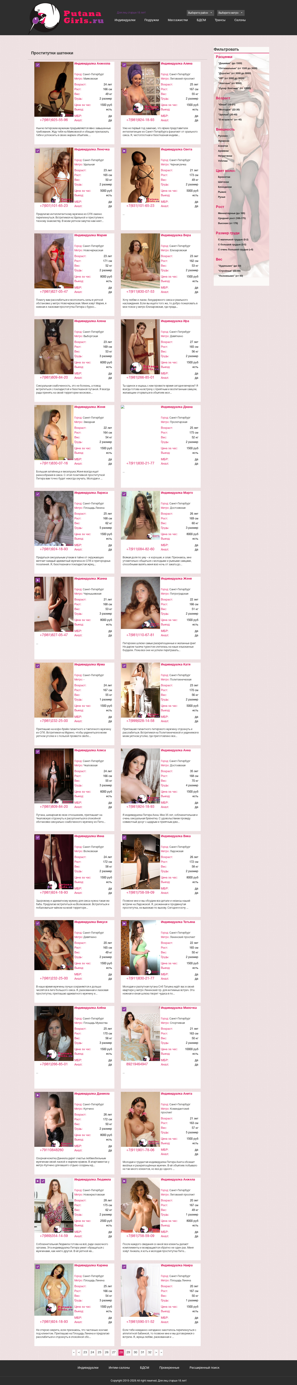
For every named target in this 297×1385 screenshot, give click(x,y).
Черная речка (178, 164)
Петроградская (179, 594)
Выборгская (90, 336)
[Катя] (140, 692)
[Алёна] (53, 1034)
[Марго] (140, 515)
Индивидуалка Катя (175, 664)
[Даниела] (53, 1121)
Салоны (240, 20)
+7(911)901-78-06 (140, 1150)
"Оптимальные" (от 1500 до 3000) (237, 68)
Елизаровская (178, 250)
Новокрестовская (94, 1195)
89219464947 (137, 1064)
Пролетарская (178, 422)
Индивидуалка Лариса (91, 493)
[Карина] (53, 1289)
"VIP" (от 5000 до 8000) (231, 78)
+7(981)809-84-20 (54, 377)
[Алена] (53, 351)
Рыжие (222, 192)
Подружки (151, 20)
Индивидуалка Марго (177, 493)
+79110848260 (51, 1150)
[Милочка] (140, 1034)
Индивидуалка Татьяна (178, 922)
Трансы (220, 20)
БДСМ (201, 20)
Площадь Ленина (93, 508)
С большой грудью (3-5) (232, 245)
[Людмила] (53, 1206)
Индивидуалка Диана (177, 407)
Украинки (223, 141)
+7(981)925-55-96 (54, 120)
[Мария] (53, 262)
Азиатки (223, 146)
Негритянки (225, 156)
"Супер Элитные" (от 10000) (234, 88)
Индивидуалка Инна (89, 836)
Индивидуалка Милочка (179, 1008)
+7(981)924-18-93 (140, 120)
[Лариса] (53, 519)
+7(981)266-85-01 (140, 377)
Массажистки (178, 20)
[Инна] (53, 863)
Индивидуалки (125, 20)
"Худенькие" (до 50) (229, 266)
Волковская (90, 851)
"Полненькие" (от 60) (230, 276)
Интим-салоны (119, 1368)
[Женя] (53, 433)
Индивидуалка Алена (90, 321)
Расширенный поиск (204, 1368)
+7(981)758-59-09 (140, 892)
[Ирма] (53, 697)
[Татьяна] (140, 947)
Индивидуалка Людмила (92, 1179)
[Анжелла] (53, 90)
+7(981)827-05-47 (54, 291)
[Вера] (140, 262)
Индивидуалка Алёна (90, 1008)
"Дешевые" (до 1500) (230, 63)
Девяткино (176, 336)
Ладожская (176, 851)
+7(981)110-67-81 (140, 635)
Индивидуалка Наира (177, 1265)
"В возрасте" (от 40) (230, 120)
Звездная (89, 422)
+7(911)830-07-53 (140, 291)
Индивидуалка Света (176, 149)
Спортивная (177, 1023)
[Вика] (140, 863)
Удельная (89, 164)
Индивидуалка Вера (176, 235)
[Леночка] (53, 177)
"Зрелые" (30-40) (227, 115)
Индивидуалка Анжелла (92, 63)
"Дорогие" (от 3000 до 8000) (234, 73)
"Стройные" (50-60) (229, 271)
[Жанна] (53, 606)
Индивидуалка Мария (90, 235)
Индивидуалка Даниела (92, 1093)
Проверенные (169, 1368)
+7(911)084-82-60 (140, 549)
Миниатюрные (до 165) (231, 213)
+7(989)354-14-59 (54, 1236)
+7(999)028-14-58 (140, 721)
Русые (221, 197)
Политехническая (180, 679)
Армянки (223, 151)
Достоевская (177, 508)
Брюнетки (224, 177)
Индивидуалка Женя (89, 407)
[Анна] (140, 776)
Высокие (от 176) (228, 223)
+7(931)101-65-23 (54, 206)
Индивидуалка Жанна (90, 578)
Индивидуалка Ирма (89, 664)
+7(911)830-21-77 (140, 463)
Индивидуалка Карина (91, 1265)
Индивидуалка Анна (176, 750)
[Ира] (140, 347)
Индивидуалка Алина (176, 63)
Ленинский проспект (182, 937)
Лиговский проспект (182, 79)
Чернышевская (92, 594)
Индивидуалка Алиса (90, 750)
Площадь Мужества (95, 1023)
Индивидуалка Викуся (90, 922)
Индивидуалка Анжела (178, 1179)
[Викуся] (53, 945)
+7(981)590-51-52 (140, 1321)
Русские (223, 136)
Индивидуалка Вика (176, 836)
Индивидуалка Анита (176, 1093)
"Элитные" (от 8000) (230, 83)
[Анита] (140, 1120)
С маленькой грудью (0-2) (233, 240)
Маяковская (90, 79)
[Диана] (140, 409)
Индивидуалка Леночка (92, 149)
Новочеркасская (93, 250)
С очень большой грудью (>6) (235, 250)
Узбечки (223, 161)
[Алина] (140, 88)
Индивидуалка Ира (175, 321)
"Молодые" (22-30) (229, 110)
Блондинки (225, 187)
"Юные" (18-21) (226, 105)
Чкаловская (90, 765)
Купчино (88, 1109)
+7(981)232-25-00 (54, 721)
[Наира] (140, 1290)
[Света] (140, 177)
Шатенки (223, 182)
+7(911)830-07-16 (54, 463)
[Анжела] (140, 1206)
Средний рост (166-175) (232, 218)
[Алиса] (53, 777)
